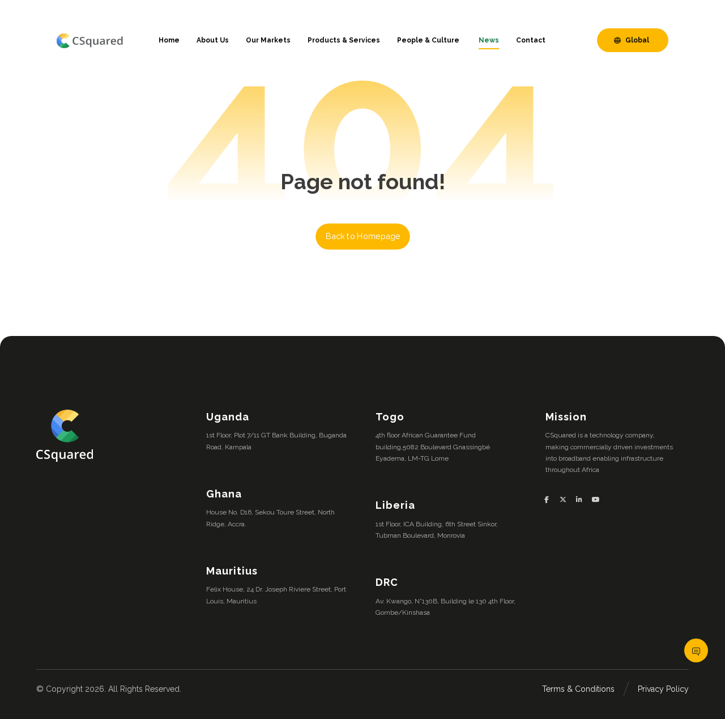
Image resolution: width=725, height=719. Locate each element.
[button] (551, 500)
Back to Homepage (363, 236)
